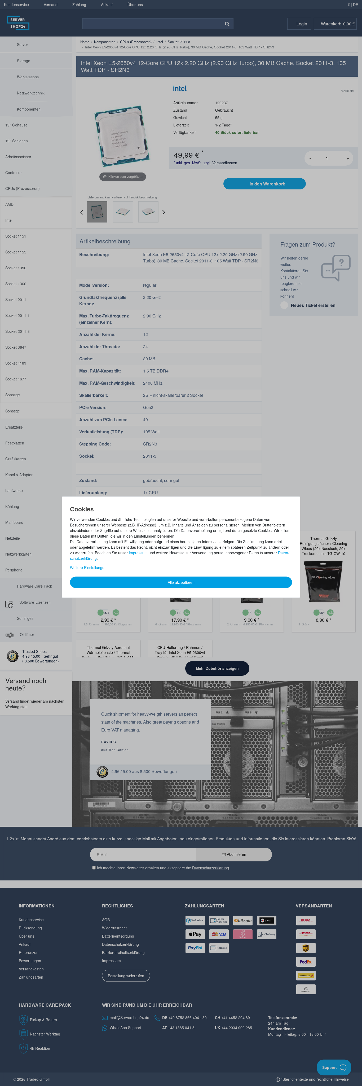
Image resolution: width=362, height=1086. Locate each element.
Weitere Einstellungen (88, 567)
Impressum (138, 552)
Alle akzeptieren (181, 582)
